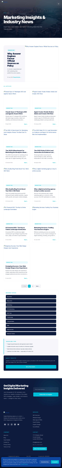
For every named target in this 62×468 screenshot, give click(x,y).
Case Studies (7, 440)
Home (5, 12)
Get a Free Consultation (40, 448)
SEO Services (36, 415)
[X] (8, 424)
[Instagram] (11, 424)
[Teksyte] (16, 4)
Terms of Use (7, 446)
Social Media (36, 426)
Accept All (54, 462)
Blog (5, 437)
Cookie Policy (24, 464)
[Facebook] (5, 424)
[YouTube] (18, 424)
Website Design (37, 417)
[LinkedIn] (15, 424)
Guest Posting (36, 422)
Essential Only (45, 462)
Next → (37, 286)
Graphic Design (36, 424)
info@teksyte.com (37, 442)
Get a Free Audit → (31, 366)
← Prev (24, 286)
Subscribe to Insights (46, 394)
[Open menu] (58, 3)
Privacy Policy (7, 444)
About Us (6, 435)
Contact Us (6, 442)
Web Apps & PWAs (37, 420)
